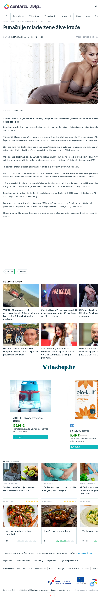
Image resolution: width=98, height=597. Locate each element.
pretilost (23, 271)
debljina (10, 271)
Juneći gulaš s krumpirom (57, 531)
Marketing (38, 560)
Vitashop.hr (27, 568)
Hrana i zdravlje (83, 16)
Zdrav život (34, 16)
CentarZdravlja (22, 6)
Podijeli (34, 37)
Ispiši (42, 37)
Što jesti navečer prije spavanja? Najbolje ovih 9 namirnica (19, 489)
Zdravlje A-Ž (50, 16)
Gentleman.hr (40, 568)
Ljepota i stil (66, 16)
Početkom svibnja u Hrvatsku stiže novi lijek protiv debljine (58, 489)
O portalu (7, 560)
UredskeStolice (73, 568)
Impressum (52, 560)
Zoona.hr (85, 568)
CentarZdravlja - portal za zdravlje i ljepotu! (20, 21)
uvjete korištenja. (85, 553)
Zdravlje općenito (10, 484)
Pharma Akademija (56, 568)
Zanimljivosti (18, 16)
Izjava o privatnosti (69, 560)
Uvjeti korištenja (23, 560)
